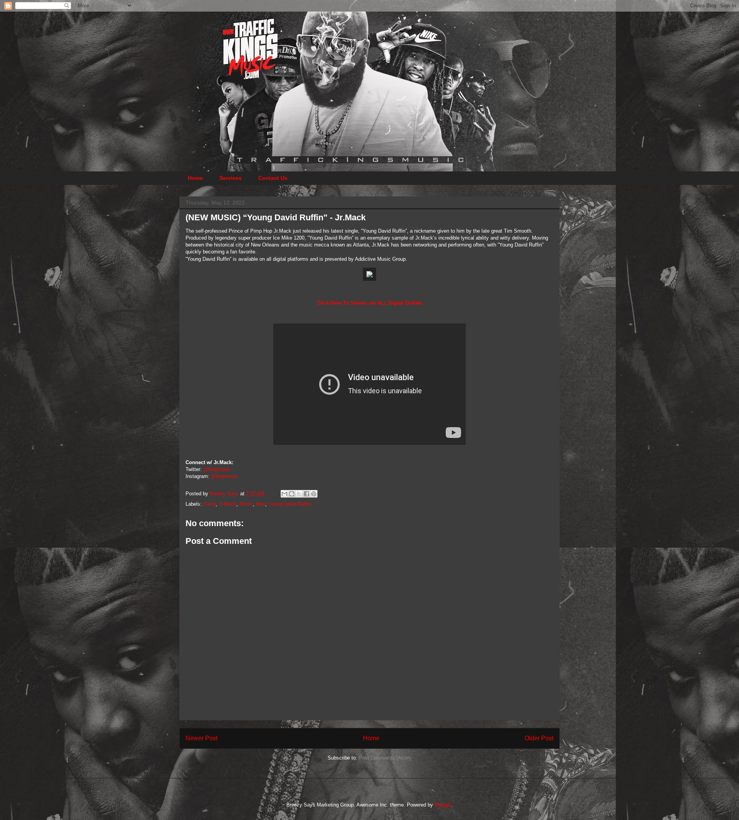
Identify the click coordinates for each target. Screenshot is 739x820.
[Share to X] (299, 494)
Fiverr (209, 504)
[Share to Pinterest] (314, 494)
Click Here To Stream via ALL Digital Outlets (369, 303)
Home (195, 178)
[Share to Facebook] (306, 494)
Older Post (539, 738)
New (260, 504)
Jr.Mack (227, 504)
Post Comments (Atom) (385, 758)
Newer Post (201, 738)
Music (246, 504)
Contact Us (273, 178)
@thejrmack (216, 469)
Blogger (443, 805)
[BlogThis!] (292, 494)
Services (230, 178)
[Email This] (284, 494)
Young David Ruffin (289, 504)
